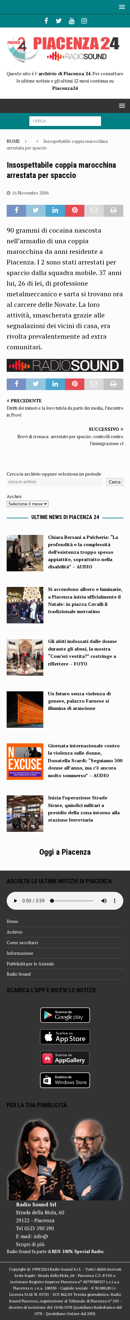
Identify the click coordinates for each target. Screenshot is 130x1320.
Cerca (114, 482)
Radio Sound (19, 974)
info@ (41, 1236)
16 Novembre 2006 (30, 193)
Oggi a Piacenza (65, 852)
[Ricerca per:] (65, 120)
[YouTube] (71, 21)
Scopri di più (30, 1244)
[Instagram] (84, 21)
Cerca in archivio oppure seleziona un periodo (54, 474)
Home (12, 921)
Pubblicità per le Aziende (30, 964)
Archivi (14, 496)
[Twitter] (59, 21)
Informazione (20, 953)
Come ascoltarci (22, 943)
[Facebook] (46, 21)
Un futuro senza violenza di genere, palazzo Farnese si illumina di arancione (79, 701)
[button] (120, 7)
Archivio (15, 932)
